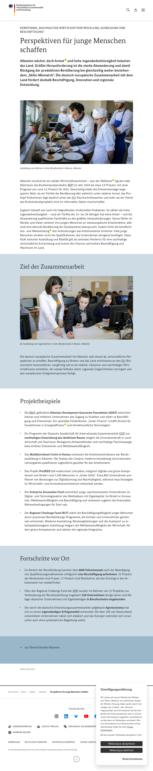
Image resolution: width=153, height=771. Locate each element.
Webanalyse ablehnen (122, 750)
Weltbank (107, 181)
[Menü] (143, 10)
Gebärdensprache (22, 726)
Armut (61, 61)
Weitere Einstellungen (132, 759)
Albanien (42, 692)
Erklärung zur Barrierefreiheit (85, 726)
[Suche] (128, 10)
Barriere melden (22, 732)
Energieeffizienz (55, 425)
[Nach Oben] (76, 759)
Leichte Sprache (50, 726)
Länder (32, 692)
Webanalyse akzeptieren (121, 743)
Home (23, 692)
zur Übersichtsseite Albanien (42, 647)
